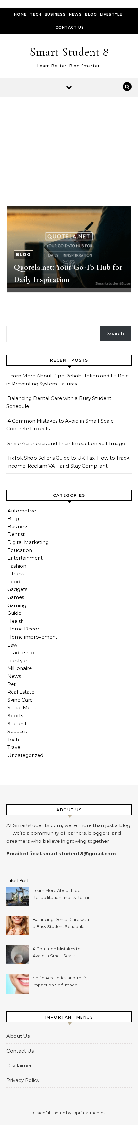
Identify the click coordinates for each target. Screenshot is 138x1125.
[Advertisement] (69, 144)
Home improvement (32, 637)
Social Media (22, 708)
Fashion (16, 566)
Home (20, 14)
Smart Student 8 (69, 52)
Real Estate (20, 692)
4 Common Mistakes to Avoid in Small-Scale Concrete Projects (57, 953)
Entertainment (25, 558)
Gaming (16, 605)
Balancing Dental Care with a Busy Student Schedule (61, 923)
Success (17, 731)
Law (12, 645)
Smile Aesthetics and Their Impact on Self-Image (66, 443)
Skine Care (20, 700)
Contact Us (70, 27)
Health (15, 621)
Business (55, 14)
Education (19, 550)
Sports (15, 716)
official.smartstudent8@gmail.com (69, 853)
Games (15, 597)
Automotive (21, 511)
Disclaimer (19, 1065)
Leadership (20, 652)
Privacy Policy (22, 1080)
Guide (14, 613)
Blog (91, 14)
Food (13, 582)
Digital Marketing (28, 542)
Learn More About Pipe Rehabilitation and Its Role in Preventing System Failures (62, 894)
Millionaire (19, 668)
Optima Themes (88, 1112)
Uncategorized (25, 755)
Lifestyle (111, 14)
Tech (35, 14)
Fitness (15, 574)
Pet (11, 684)
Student (17, 724)
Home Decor (23, 629)
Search (115, 333)
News (75, 14)
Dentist (16, 534)
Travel (14, 747)
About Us (18, 1036)
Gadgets (17, 589)
